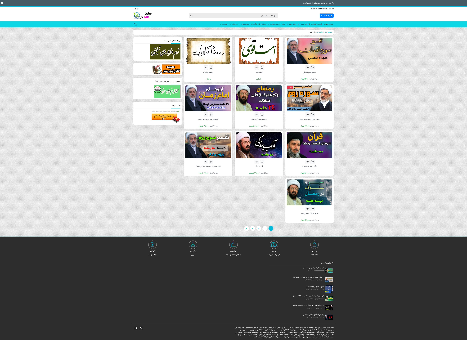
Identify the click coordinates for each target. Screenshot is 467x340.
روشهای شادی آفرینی (258, 24)
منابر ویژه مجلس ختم (277, 24)
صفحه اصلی (328, 24)
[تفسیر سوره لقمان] (309, 51)
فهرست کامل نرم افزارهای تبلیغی (311, 24)
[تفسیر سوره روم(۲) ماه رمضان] (309, 98)
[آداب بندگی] (259, 145)
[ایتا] (138, 9)
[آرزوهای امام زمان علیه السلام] (208, 98)
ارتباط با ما (223, 24)
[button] (2, 3)
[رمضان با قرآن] (208, 51)
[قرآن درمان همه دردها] (309, 145)
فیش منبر (292, 24)
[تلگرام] (135, 9)
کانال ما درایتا (233, 24)
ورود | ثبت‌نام (326, 15)
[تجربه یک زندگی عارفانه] (259, 98)
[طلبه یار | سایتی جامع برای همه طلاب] (142, 15)
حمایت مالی (245, 24)
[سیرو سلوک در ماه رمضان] (309, 192)
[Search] (191, 15)
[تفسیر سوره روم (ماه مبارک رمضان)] (208, 145)
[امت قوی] (259, 51)
